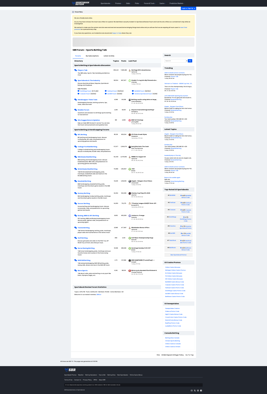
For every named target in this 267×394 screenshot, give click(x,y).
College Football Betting (87, 147)
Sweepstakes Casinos (172, 308)
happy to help (116, 33)
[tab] (78, 55)
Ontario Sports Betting (172, 341)
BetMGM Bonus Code (186, 196)
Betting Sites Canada (172, 338)
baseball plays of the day (172, 155)
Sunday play (168, 117)
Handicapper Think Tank (87, 100)
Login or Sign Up (187, 8)
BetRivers (173, 247)
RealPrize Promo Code (172, 323)
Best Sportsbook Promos (178, 255)
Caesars (172, 210)
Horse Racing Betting (86, 248)
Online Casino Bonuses (172, 267)
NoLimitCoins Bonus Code (173, 320)
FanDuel (172, 202)
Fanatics (173, 226)
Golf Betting (83, 238)
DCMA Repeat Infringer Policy (173, 355)
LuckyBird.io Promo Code (173, 326)
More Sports (83, 270)
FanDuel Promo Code (186, 204)
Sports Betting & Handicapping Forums (91, 129)
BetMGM (172, 195)
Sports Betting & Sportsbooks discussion (92, 65)
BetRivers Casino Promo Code (175, 296)
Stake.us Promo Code (172, 311)
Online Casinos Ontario (172, 347)
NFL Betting (82, 134)
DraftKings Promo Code (185, 220)
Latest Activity (109, 56)
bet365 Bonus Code (186, 234)
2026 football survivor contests (174, 73)
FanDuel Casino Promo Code (174, 288)
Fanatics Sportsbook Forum (143, 94)
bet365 (172, 233)
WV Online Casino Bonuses (174, 279)
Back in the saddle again (172, 177)
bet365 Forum (111, 94)
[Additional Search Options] (187, 60)
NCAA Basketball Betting (87, 169)
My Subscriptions (92, 56)
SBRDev (98, 294)
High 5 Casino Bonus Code (173, 314)
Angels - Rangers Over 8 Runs (173, 106)
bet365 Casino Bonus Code (174, 293)
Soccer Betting (84, 203)
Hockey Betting (84, 193)
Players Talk (82, 70)
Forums (78, 56)
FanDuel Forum (112, 91)
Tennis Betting (83, 228)
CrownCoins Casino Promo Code (175, 317)
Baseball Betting (84, 181)
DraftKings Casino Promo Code (175, 291)
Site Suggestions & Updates (89, 120)
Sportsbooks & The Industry (89, 80)
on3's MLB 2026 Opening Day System (176, 96)
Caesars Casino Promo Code (174, 285)
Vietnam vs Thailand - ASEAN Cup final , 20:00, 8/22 (180, 83)
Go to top (189, 355)
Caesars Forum (85, 94)
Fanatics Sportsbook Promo (185, 227)
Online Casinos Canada (173, 344)
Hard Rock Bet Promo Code (185, 241)
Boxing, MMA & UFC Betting (88, 216)
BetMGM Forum (139, 91)
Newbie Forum (83, 110)
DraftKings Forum (85, 91)
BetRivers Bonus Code (186, 249)
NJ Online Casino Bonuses (173, 273)
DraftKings (172, 217)
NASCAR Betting (84, 260)
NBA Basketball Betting (87, 157)
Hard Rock (173, 240)
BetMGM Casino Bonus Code (174, 282)
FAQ (158, 355)
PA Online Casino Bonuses (173, 276)
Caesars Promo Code (186, 211)
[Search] (190, 60)
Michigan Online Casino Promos (175, 270)
